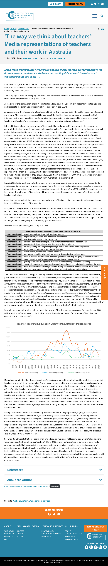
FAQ (6, 539)
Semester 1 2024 (23, 29)
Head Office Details (73, 534)
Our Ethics (46, 536)
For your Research (56, 58)
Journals (13, 29)
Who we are (9, 531)
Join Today (55, 4)
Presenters (9, 536)
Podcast (20, 536)
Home (6, 29)
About (68, 531)
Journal (20, 534)
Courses (20, 531)
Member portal (75, 4)
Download (55, 486)
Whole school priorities (39, 500)
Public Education (20, 500)
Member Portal (71, 536)
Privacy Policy (47, 531)
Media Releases (71, 539)
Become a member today (95, 528)
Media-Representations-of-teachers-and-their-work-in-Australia (26, 486)
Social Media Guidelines (51, 534)
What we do (9, 534)
